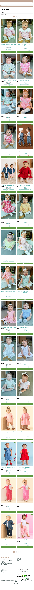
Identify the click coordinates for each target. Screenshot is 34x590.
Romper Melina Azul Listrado (24, 327)
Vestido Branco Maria (8, 362)
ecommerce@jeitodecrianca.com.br (8, 563)
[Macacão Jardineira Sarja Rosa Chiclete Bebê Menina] (25, 490)
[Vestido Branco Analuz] (25, 348)
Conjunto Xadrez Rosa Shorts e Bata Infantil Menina (25, 45)
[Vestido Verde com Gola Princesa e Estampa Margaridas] (25, 278)
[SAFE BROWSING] (27, 576)
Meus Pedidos (19, 559)
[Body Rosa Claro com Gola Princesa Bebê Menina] (8, 418)
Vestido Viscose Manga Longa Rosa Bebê (25, 431)
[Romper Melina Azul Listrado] (25, 313)
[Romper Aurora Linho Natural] (8, 383)
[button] (32, 3)
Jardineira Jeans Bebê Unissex (25, 149)
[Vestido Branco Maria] (8, 348)
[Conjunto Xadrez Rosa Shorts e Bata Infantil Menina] (25, 31)
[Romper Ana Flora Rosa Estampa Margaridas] (8, 278)
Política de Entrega (3, 571)
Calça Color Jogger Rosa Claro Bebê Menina (25, 539)
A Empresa (2, 569)
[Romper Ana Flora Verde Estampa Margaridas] (8, 66)
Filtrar (3, 12)
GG (10, 49)
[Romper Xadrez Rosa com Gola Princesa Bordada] (8, 31)
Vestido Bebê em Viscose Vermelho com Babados (24, 468)
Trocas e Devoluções (4, 572)
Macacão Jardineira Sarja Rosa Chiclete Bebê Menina (25, 504)
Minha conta (19, 558)
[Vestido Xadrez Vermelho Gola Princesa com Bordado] (8, 206)
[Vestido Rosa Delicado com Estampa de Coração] (8, 313)
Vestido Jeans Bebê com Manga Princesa (8, 467)
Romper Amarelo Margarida (8, 255)
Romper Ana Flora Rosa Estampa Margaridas (8, 291)
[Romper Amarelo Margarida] (8, 242)
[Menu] (2, 3)
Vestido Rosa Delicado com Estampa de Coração (8, 327)
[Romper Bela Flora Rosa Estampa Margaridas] (25, 101)
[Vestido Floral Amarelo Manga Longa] (25, 206)
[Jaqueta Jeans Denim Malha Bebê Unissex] (8, 171)
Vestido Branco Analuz (25, 362)
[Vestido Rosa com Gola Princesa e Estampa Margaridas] (25, 242)
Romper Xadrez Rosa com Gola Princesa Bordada (8, 44)
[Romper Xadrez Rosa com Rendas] (25, 66)
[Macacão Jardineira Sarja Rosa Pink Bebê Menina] (8, 490)
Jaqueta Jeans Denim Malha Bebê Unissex (8, 185)
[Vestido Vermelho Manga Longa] (25, 171)
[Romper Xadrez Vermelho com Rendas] (8, 136)
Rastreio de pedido (20, 560)
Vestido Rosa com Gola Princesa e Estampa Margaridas (25, 256)
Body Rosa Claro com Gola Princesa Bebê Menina (8, 432)
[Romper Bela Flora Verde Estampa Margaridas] (8, 101)
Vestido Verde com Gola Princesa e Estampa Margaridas (25, 292)
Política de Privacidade (4, 570)
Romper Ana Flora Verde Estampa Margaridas (8, 80)
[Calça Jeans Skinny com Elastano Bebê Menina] (8, 526)
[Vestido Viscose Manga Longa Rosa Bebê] (25, 418)
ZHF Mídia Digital (16, 583)
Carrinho (18, 561)
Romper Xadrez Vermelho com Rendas (8, 149)
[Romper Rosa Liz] (25, 383)
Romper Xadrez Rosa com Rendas (25, 80)
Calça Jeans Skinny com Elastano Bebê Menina (8, 539)
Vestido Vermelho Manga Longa (25, 185)
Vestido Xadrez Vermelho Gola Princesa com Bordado (8, 220)
